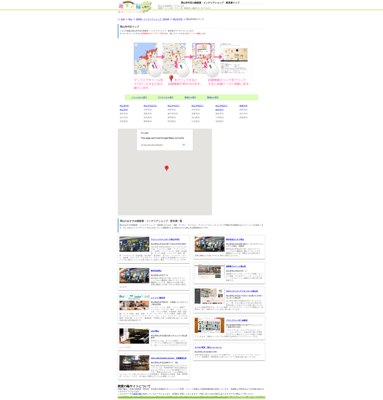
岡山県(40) (124, 106)
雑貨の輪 (137, 394)
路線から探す (213, 97)
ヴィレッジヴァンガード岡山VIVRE (165, 239)
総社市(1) (219, 110)
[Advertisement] (240, 149)
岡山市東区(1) (197, 106)
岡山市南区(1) (221, 106)
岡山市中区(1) (174, 106)
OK (183, 145)
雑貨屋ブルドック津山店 (236, 266)
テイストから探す (166, 97)
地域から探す (190, 97)
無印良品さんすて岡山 (235, 239)
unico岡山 (155, 331)
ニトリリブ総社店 (158, 298)
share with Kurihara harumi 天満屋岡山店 (169, 358)
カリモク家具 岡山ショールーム (208, 347)
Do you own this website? (152, 145)
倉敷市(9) (243, 106)
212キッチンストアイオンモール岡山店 (242, 291)
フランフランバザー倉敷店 (237, 320)
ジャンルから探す (139, 97)
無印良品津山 (156, 271)
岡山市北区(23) (150, 106)
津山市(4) (124, 110)
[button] (167, 168)
